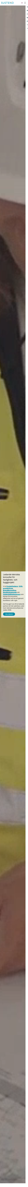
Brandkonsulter (9, 590)
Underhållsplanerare (11, 594)
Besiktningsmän (10, 592)
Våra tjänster (9, 614)
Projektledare (12, 586)
